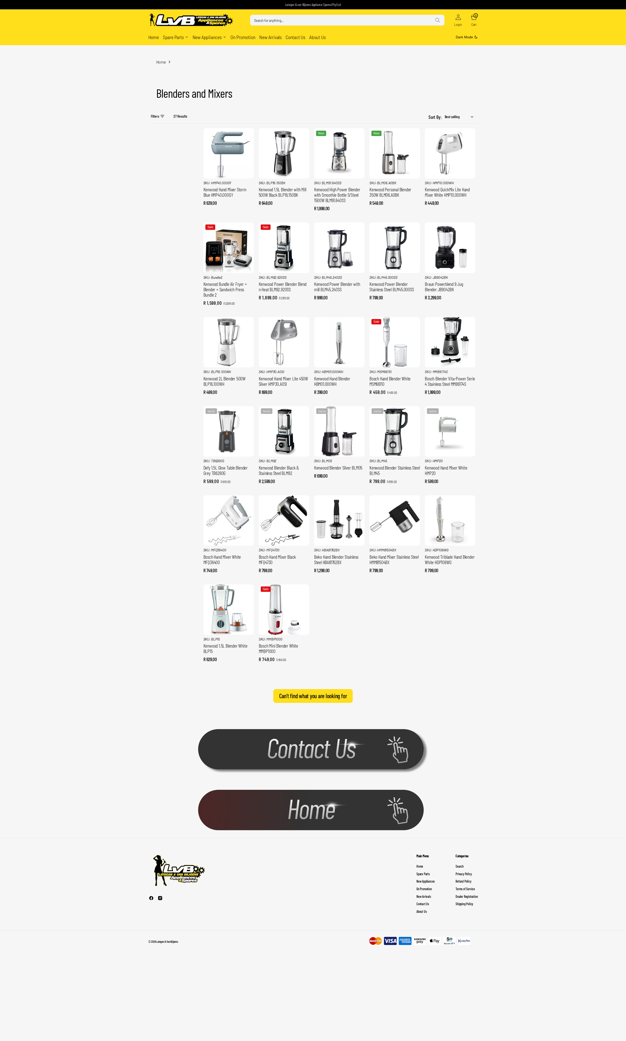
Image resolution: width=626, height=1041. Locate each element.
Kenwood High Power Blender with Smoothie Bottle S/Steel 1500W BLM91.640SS (337, 194)
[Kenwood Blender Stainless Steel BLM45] (394, 471)
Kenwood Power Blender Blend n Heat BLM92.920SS (283, 286)
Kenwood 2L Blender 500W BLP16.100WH (224, 381)
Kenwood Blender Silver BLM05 (338, 468)
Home (161, 62)
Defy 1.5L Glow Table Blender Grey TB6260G (225, 470)
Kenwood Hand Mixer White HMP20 (446, 470)
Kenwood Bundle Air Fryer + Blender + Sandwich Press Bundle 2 (225, 289)
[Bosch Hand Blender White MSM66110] (394, 382)
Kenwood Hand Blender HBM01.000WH (332, 381)
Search (460, 866)
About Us (421, 911)
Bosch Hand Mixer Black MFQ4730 (277, 559)
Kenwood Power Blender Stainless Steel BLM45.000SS (391, 286)
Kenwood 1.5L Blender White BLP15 (225, 648)
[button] (458, 20)
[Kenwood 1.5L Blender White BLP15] (228, 650)
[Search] (438, 20)
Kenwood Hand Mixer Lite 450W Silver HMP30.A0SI (283, 381)
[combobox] (347, 20)
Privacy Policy (464, 874)
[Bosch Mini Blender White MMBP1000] (284, 650)
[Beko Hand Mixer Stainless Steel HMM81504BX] (394, 561)
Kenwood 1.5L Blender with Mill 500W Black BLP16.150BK (282, 192)
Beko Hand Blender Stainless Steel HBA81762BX (336, 559)
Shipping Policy (464, 904)
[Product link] (228, 153)
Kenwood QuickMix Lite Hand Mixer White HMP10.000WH (447, 192)
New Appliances (425, 881)
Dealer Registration (467, 896)
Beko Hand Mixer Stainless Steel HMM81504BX (394, 559)
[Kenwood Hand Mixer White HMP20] (450, 471)
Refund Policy (463, 881)
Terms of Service (465, 889)
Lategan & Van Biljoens (167, 941)
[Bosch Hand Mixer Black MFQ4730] (284, 561)
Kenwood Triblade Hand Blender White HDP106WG (449, 559)
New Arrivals (423, 896)
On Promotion (424, 889)
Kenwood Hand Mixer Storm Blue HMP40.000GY (224, 192)
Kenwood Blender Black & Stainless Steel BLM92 (279, 470)
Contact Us (422, 904)
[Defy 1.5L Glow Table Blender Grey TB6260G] (228, 471)
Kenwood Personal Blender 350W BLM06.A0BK (390, 192)
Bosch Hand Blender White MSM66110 (390, 381)
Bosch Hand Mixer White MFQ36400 (222, 559)
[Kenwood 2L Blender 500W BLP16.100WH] (228, 382)
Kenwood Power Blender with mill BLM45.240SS (337, 286)
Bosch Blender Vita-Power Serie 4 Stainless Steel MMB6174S (450, 381)
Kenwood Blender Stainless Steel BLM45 (394, 470)
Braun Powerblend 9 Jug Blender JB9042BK (444, 286)
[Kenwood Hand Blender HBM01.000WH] (339, 382)
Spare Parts (423, 874)
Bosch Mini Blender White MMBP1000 (278, 648)
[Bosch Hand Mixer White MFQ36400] (228, 561)
